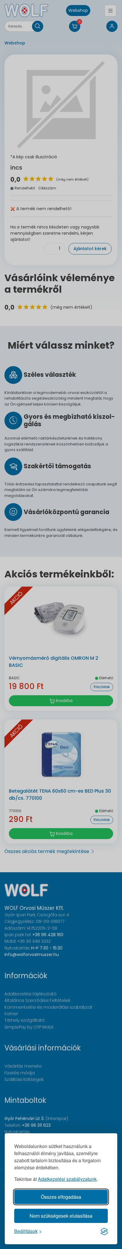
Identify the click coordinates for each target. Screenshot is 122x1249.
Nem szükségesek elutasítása (61, 1215)
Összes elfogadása (61, 1196)
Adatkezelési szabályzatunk (67, 1179)
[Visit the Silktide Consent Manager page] (104, 1231)
